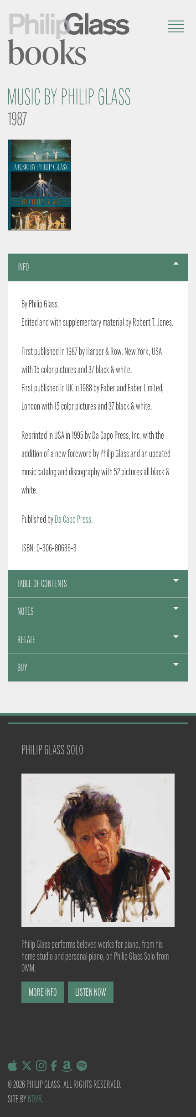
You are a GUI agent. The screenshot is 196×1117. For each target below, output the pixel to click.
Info (23, 267)
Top (186, 1104)
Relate (26, 639)
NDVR (35, 1099)
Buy (22, 667)
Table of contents (42, 583)
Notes (25, 611)
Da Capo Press (73, 519)
